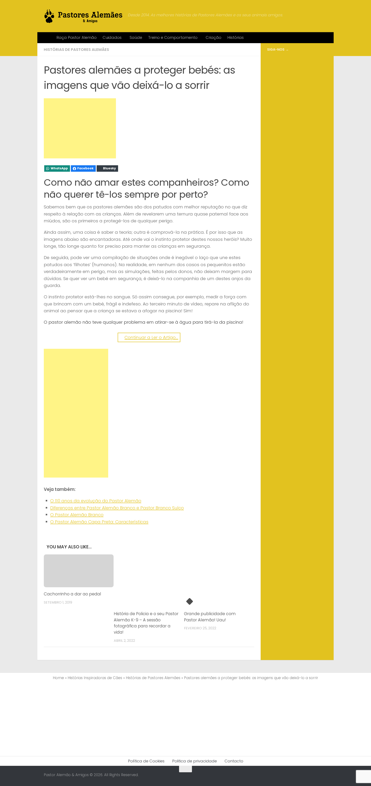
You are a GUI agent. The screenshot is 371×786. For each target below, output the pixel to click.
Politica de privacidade (194, 761)
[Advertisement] (80, 128)
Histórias (235, 37)
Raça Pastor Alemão (76, 37)
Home (58, 677)
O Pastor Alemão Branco (76, 515)
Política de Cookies (146, 761)
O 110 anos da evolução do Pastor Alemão (95, 501)
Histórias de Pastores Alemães (76, 49)
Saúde (136, 37)
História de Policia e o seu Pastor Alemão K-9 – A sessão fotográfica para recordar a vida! (146, 623)
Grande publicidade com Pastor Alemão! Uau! (210, 617)
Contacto (234, 761)
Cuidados (112, 37)
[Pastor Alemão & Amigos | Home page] (83, 16)
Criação (213, 37)
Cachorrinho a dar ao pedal (72, 594)
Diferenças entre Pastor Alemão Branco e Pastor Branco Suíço (117, 508)
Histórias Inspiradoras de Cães (95, 677)
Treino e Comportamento (173, 37)
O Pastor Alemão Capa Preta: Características (99, 522)
